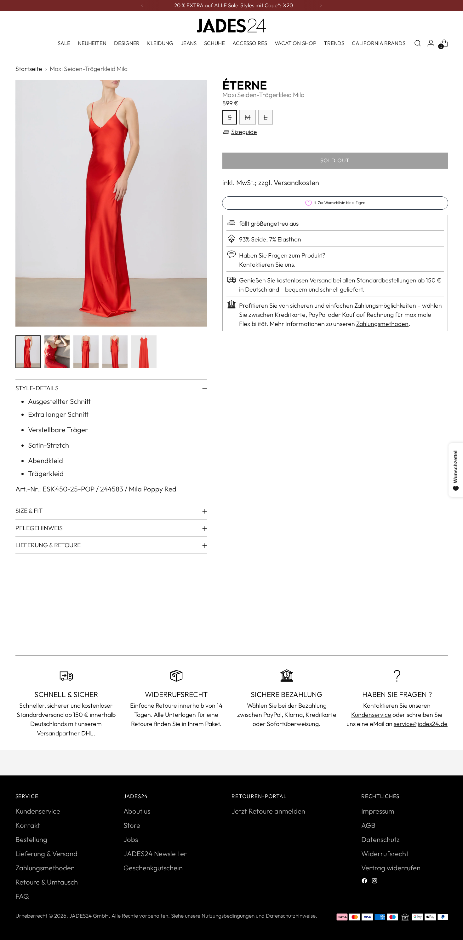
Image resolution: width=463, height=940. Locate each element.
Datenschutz (380, 839)
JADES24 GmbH (89, 915)
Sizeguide (244, 132)
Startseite (28, 69)
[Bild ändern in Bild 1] (28, 351)
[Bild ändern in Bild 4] (115, 351)
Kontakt (27, 825)
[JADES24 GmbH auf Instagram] (375, 881)
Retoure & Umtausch (46, 882)
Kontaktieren (256, 264)
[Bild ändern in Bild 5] (144, 351)
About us (136, 811)
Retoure (166, 705)
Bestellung (31, 839)
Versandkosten (296, 182)
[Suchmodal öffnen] (417, 43)
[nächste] (321, 5)
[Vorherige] (142, 5)
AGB (368, 825)
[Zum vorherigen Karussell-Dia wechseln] (428, 634)
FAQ (22, 896)
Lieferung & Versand (46, 853)
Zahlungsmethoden (382, 324)
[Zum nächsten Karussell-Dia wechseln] (442, 633)
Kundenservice (371, 714)
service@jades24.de (421, 724)
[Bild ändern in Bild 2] (57, 351)
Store (131, 825)
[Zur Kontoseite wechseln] (431, 43)
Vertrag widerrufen (390, 867)
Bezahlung (312, 705)
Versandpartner (58, 733)
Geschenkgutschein (153, 867)
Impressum (377, 811)
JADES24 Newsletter (155, 853)
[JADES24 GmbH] (231, 25)
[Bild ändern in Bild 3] (86, 351)
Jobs (130, 839)
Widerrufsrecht (385, 853)
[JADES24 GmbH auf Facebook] (365, 881)
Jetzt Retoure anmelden (268, 811)
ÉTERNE (244, 85)
